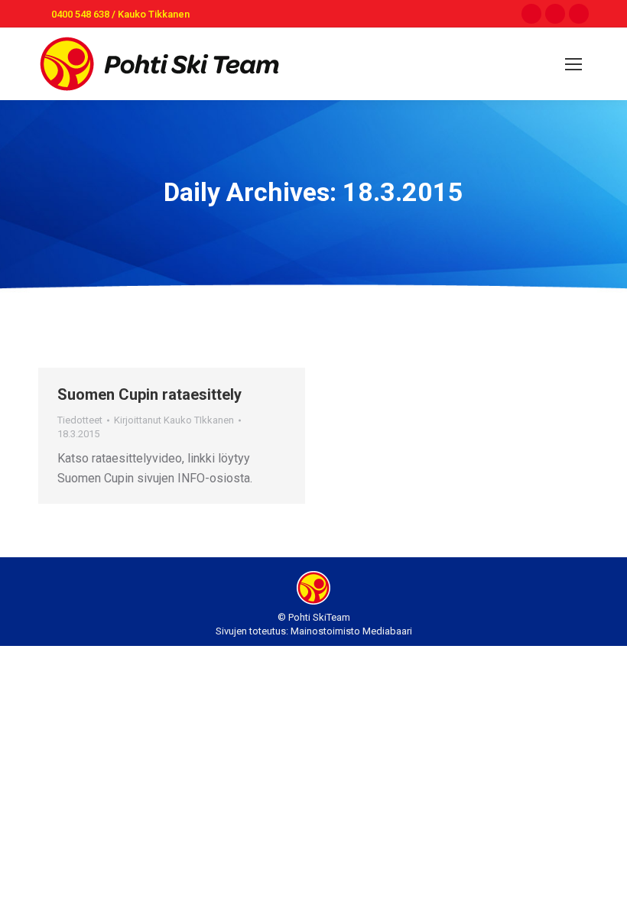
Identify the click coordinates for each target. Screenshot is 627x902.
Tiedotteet (79, 420)
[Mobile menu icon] (573, 64)
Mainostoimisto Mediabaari (351, 631)
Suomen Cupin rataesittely (149, 394)
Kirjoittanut (174, 420)
